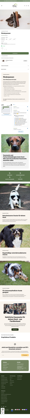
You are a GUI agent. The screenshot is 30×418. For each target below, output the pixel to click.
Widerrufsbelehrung (4, 395)
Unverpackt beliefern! (5, 55)
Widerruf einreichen (4, 397)
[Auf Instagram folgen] (3, 406)
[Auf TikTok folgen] (5, 406)
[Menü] (3, 408)
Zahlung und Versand (4, 398)
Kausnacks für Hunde (4, 377)
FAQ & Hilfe (2, 392)
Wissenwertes (12, 380)
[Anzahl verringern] (2, 50)
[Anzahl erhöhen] (6, 50)
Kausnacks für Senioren (4, 380)
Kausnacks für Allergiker (4, 382)
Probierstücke (3, 386)
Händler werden (19, 377)
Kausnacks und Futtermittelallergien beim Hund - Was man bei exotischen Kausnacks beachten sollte (15, 157)
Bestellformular (19, 379)
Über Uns (11, 377)
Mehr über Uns (15, 329)
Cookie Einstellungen (4, 401)
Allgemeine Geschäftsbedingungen (6, 394)
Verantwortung (12, 382)
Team (10, 379)
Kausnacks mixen (3, 383)
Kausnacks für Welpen (4, 379)
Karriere (11, 383)
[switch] (2, 413)
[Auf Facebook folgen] (1, 406)
